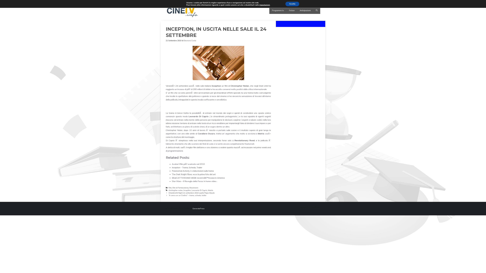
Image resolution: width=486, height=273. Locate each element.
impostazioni (264, 5)
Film (170, 188)
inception (187, 190)
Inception (216, 86)
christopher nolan (176, 190)
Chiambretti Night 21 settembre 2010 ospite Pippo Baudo (192, 193)
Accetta (292, 4)
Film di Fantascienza (181, 188)
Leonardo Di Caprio (199, 190)
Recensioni (193, 188)
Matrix (210, 190)
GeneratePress (199, 209)
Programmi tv (278, 10)
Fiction (292, 10)
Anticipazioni (305, 10)
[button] (316, 10)
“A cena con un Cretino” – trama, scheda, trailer (187, 195)
